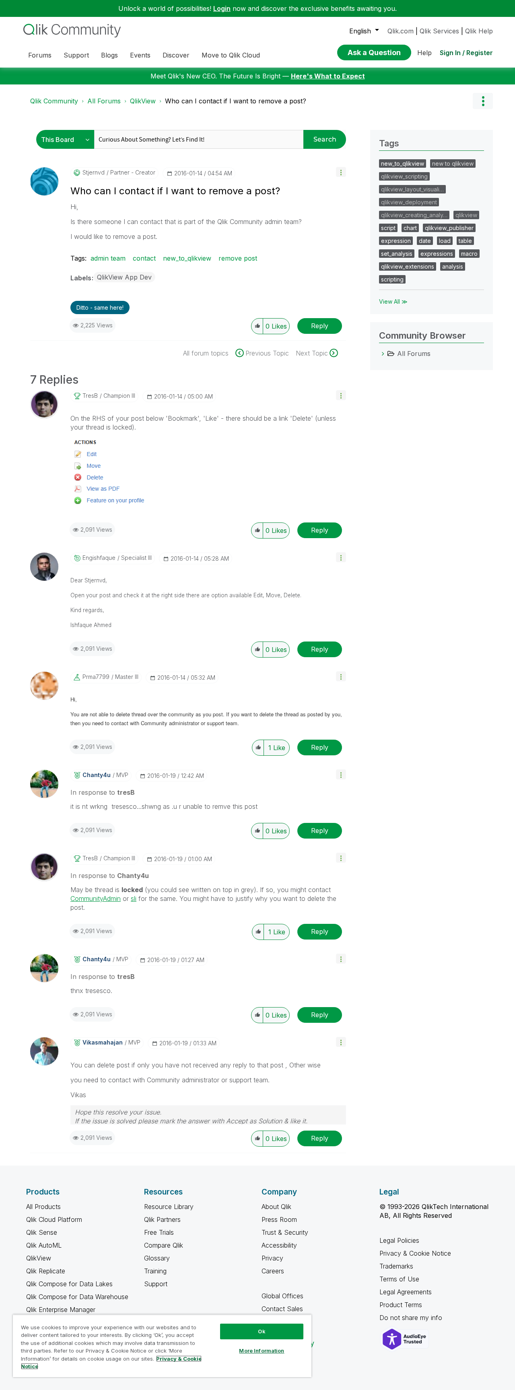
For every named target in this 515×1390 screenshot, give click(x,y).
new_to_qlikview (187, 258)
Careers (273, 1271)
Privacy (272, 1258)
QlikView (143, 101)
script (388, 227)
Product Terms (400, 1305)
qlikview (466, 215)
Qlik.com (400, 31)
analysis (452, 266)
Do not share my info (411, 1318)
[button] (341, 172)
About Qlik (276, 1207)
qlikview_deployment (409, 202)
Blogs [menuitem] (109, 55)
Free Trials (159, 1232)
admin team (108, 258)
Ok (261, 1331)
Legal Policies (399, 1240)
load (445, 240)
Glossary (157, 1258)
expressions (436, 253)
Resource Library (169, 1207)
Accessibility (279, 1245)
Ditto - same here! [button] (100, 307)
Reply (319, 326)
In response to (102, 792)
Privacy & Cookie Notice (415, 1253)
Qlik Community (54, 101)
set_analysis (396, 253)
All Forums (104, 101)
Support (155, 1284)
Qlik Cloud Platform (54, 1219)
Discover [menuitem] (176, 55)
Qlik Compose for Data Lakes (69, 1284)
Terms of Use (399, 1279)
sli (133, 898)
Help (424, 53)
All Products (43, 1207)
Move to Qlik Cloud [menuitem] (231, 55)
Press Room (279, 1219)
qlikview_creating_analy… (414, 215)
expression (396, 240)
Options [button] (483, 101)
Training (155, 1271)
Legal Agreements (405, 1292)
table (465, 240)
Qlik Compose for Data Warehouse (77, 1297)
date (425, 240)
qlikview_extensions (407, 266)
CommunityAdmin (95, 898)
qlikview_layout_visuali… (412, 189)
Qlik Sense (41, 1232)
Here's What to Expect (328, 76)
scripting (392, 279)
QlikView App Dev (124, 277)
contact (144, 258)
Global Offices (282, 1296)
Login (222, 8)
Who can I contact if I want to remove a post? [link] (235, 101)
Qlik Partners (162, 1219)
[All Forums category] (383, 353)
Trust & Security (285, 1232)
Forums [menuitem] (40, 55)
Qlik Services (439, 31)
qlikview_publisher (449, 227)
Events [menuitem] (140, 55)
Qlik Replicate (45, 1271)
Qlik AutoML (44, 1245)
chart (410, 227)
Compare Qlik (163, 1245)
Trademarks (396, 1266)
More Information (261, 1350)
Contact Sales (282, 1309)
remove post (237, 258)
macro (469, 253)
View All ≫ (393, 301)
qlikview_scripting (404, 176)
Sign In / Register (466, 53)
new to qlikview (453, 163)
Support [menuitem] (76, 55)
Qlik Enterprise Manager (60, 1310)
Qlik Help (479, 31)
